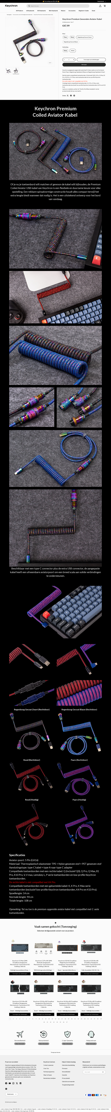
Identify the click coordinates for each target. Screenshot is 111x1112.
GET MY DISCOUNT (38, 571)
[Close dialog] (85, 537)
